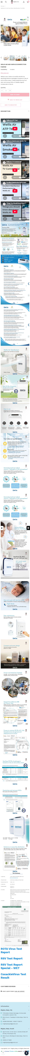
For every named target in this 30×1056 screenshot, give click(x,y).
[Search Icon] (6, 2)
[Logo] (15, 2)
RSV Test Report (12, 958)
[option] (15, 31)
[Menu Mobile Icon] (1, 2)
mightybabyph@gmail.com (10, 1023)
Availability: (4, 69)
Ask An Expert (20, 991)
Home (2, 6)
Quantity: (3, 87)
